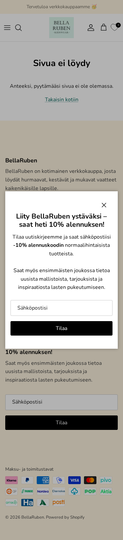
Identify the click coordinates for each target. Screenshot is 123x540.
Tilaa (61, 328)
